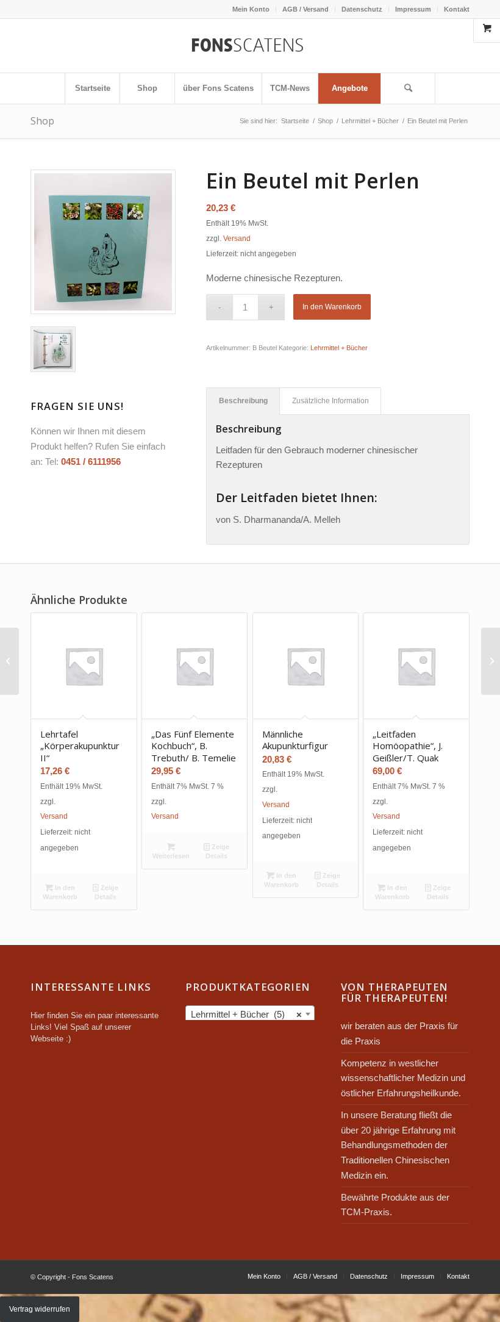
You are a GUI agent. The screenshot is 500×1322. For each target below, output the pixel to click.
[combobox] (249, 1013)
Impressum (413, 9)
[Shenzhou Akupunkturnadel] (9, 661)
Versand (237, 238)
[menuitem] (251, 9)
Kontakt (457, 9)
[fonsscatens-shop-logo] (249, 46)
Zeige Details (106, 892)
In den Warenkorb (332, 307)
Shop (42, 121)
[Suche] (407, 88)
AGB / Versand (305, 9)
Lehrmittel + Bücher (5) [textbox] (246, 1014)
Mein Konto (251, 9)
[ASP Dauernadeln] (490, 661)
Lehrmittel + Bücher (339, 347)
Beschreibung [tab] (243, 401)
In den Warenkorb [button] (60, 892)
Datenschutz (361, 9)
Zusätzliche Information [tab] (330, 401)
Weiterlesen (171, 856)
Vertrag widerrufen (39, 1309)
